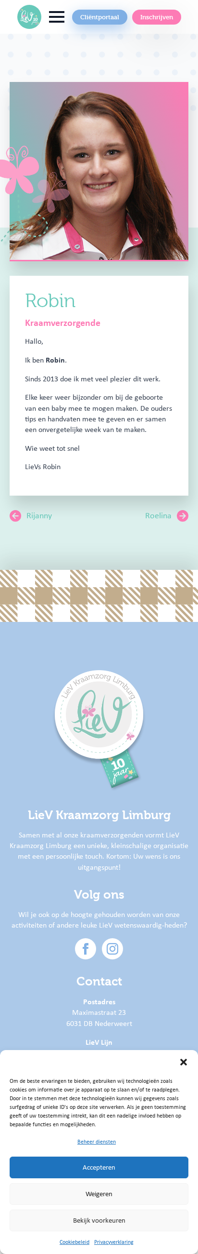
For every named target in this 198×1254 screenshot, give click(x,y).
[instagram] (112, 948)
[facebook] (85, 948)
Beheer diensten (96, 1142)
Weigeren (99, 1194)
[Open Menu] (56, 17)
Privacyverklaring (114, 1242)
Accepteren (99, 1167)
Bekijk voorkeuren (99, 1220)
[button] (183, 1062)
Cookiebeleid (74, 1242)
